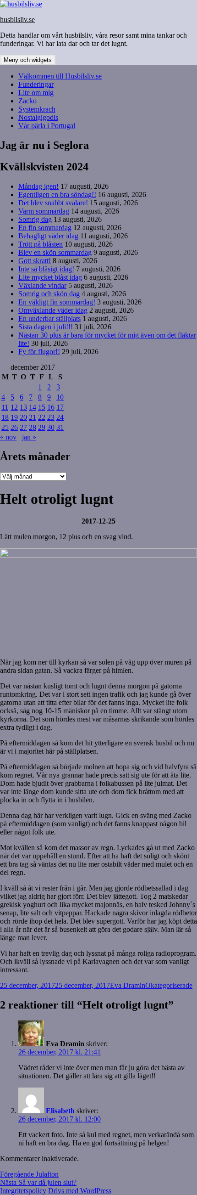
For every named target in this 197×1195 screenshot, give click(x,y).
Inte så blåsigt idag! (46, 269)
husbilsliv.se (17, 19)
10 (60, 397)
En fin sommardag (44, 227)
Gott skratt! (34, 261)
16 (51, 407)
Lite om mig (36, 92)
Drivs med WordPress (79, 1191)
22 (41, 417)
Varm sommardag (43, 211)
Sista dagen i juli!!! (45, 327)
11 (4, 407)
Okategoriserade (168, 985)
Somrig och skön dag (49, 294)
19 (14, 417)
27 (23, 427)
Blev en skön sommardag (55, 252)
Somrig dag (35, 219)
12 (14, 407)
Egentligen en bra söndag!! (57, 194)
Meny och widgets (28, 59)
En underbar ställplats (49, 318)
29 (41, 427)
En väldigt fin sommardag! (56, 302)
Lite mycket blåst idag (50, 277)
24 (60, 417)
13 (23, 407)
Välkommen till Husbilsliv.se (60, 76)
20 (23, 417)
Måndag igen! (38, 186)
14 (32, 407)
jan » (29, 437)
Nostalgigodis (38, 117)
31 (60, 427)
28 (32, 427)
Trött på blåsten (40, 244)
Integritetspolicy (23, 1191)
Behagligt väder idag (48, 236)
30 (51, 427)
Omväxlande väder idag (53, 310)
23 (51, 417)
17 (60, 407)
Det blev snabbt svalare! (53, 203)
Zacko (27, 101)
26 (14, 427)
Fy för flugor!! (39, 351)
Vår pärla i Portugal (46, 126)
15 (41, 407)
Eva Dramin (127, 985)
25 (5, 427)
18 (5, 417)
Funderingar (36, 84)
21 (32, 417)
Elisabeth (60, 1111)
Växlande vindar (42, 285)
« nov (8, 437)
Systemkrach (36, 109)
